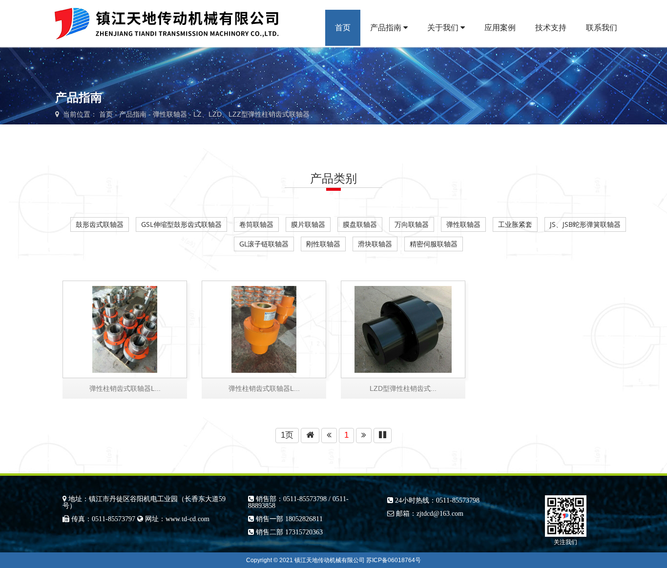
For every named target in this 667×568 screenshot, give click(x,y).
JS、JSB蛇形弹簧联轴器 (585, 224)
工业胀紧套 (515, 224)
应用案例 (500, 27)
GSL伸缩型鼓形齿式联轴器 (181, 224)
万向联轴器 (412, 224)
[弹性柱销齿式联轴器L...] (264, 328)
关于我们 (443, 27)
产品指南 (386, 27)
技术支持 (550, 27)
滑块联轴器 (375, 243)
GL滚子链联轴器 (264, 243)
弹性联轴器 (170, 114)
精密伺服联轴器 (434, 243)
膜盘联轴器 (360, 224)
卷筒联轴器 (256, 224)
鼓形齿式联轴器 (100, 224)
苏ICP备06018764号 (393, 560)
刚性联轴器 (323, 243)
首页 (343, 27)
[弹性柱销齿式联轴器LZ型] (125, 328)
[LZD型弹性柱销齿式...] (402, 328)
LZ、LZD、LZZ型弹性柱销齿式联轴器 (251, 114)
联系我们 (601, 27)
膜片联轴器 (308, 224)
